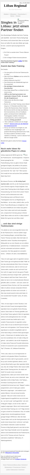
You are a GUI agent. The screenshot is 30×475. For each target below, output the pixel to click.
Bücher (12, 16)
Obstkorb (6, 14)
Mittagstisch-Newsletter (12, 452)
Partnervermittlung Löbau (14, 464)
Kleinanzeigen (8, 467)
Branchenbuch (22, 14)
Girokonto (24, 464)
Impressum (21, 469)
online (20, 61)
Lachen (8, 469)
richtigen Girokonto (20, 459)
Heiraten (18, 16)
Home (4, 464)
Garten (23, 467)
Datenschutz (14, 469)
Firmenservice (17, 467)
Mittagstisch (13, 14)
